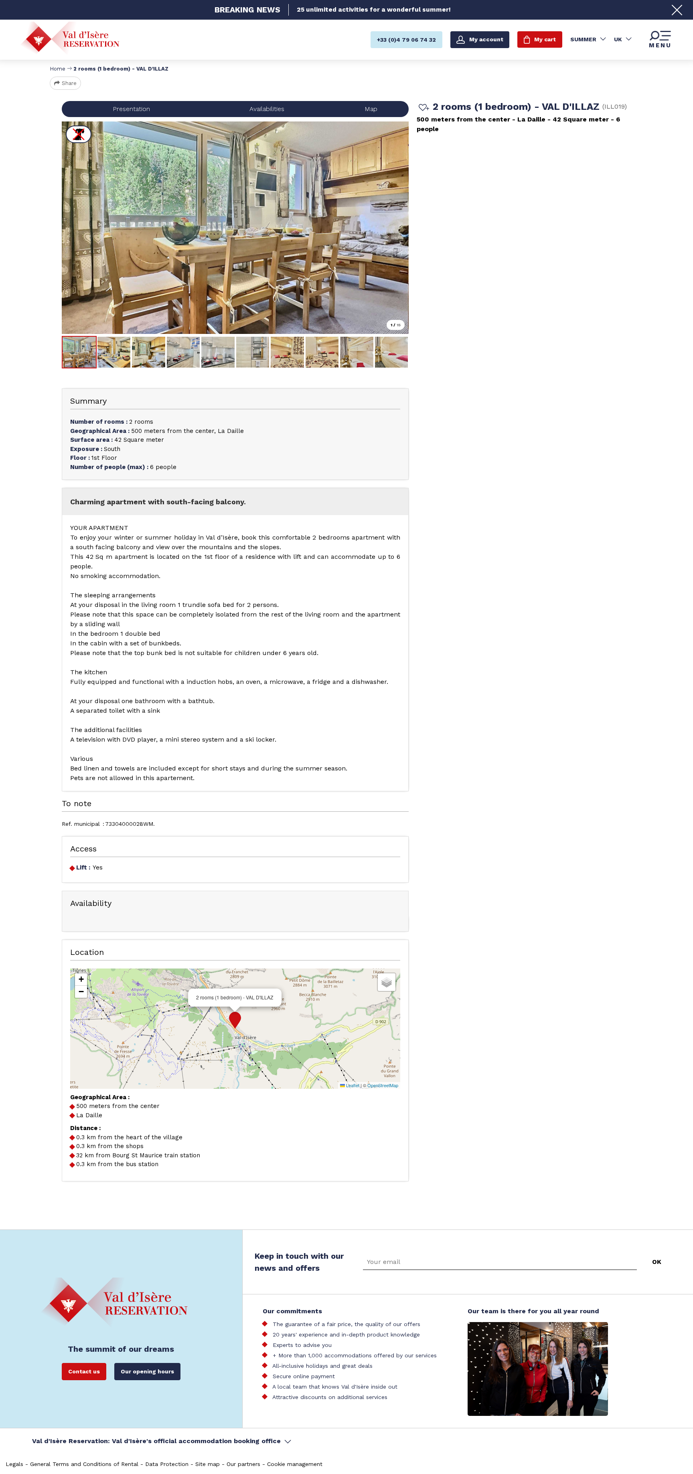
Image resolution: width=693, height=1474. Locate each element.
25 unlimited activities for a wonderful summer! (374, 9)
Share (69, 83)
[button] (235, 1020)
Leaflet (352, 1085)
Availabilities (266, 109)
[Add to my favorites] (423, 108)
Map (371, 109)
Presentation (131, 109)
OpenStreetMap (382, 1085)
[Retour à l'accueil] (70, 39)
